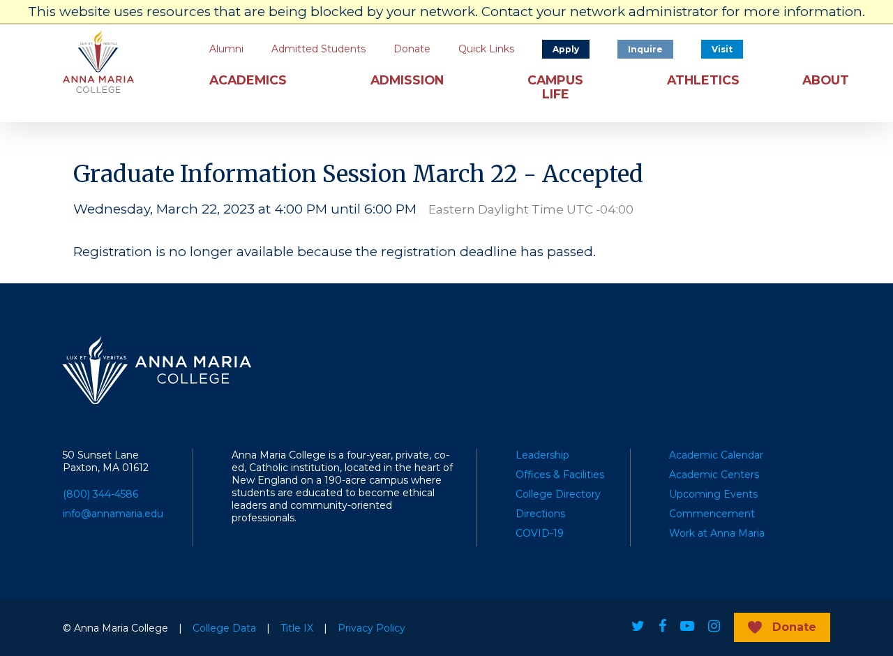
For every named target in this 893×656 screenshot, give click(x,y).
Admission (407, 80)
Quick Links (486, 49)
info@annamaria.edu (113, 513)
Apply (566, 49)
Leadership (542, 455)
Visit (722, 49)
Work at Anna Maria (717, 533)
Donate (411, 49)
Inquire (645, 49)
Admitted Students (318, 49)
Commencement (712, 513)
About (825, 80)
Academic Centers (714, 474)
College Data (224, 628)
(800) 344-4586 (100, 494)
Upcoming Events (713, 494)
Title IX (296, 628)
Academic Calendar (716, 455)
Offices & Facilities (560, 474)
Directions (540, 513)
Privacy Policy (371, 628)
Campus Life (555, 87)
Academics (248, 80)
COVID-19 (540, 533)
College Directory (558, 494)
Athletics (703, 80)
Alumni (226, 49)
